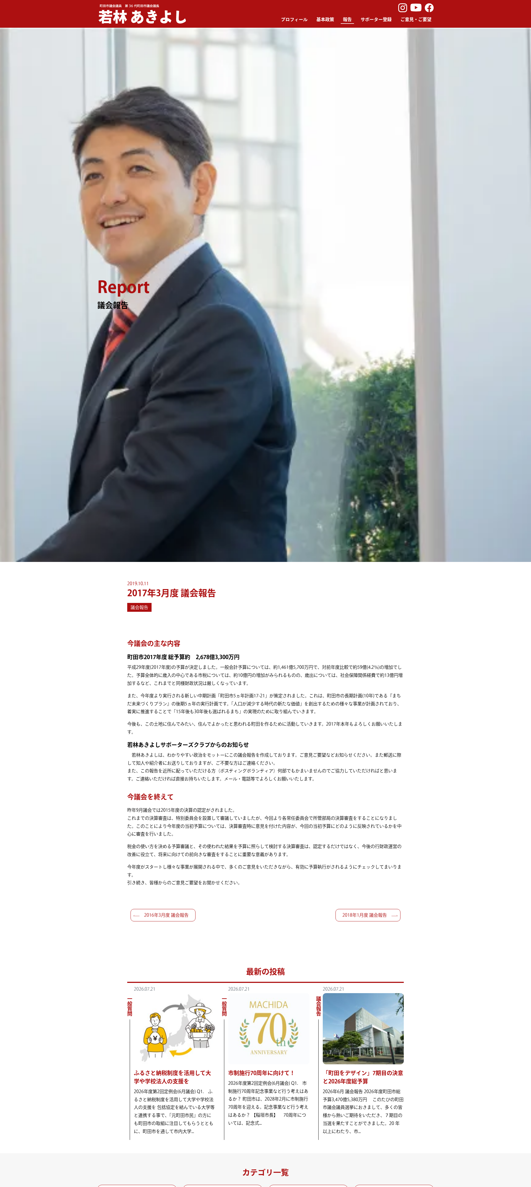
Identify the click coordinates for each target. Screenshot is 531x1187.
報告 (347, 19)
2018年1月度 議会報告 (364, 915)
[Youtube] (415, 7)
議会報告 (139, 607)
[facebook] (429, 7)
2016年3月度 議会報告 (166, 915)
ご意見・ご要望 (415, 19)
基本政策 (325, 19)
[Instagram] (402, 7)
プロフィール (294, 19)
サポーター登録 (376, 19)
